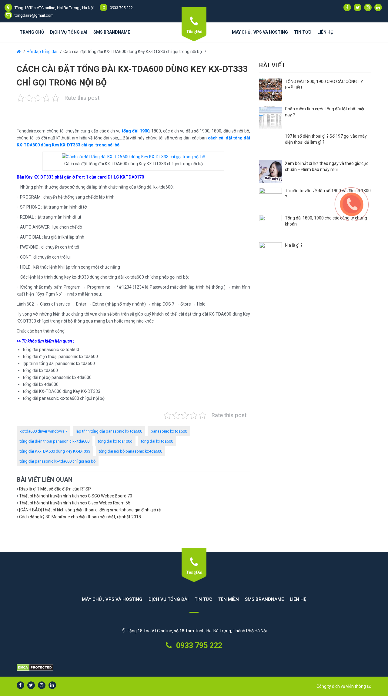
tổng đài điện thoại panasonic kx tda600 (54, 441)
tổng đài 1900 (135, 131)
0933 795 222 (198, 645)
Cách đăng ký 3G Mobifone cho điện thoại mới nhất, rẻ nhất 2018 (80, 516)
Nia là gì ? (294, 245)
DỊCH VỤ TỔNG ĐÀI (68, 32)
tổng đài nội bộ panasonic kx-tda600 (130, 451)
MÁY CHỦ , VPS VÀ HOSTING (260, 32)
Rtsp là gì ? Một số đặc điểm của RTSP (55, 489)
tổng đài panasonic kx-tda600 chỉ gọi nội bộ (57, 461)
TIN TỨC (203, 599)
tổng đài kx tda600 (157, 441)
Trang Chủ (32, 32)
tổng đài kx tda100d (115, 441)
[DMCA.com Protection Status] (194, 668)
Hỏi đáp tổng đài (42, 51)
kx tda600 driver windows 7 (43, 431)
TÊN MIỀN (228, 599)
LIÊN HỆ (325, 32)
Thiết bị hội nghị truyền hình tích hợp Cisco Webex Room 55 (74, 502)
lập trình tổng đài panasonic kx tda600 (109, 431)
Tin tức (302, 32)
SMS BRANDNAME (111, 32)
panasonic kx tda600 (169, 431)
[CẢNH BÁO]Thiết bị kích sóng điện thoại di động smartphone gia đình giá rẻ (90, 509)
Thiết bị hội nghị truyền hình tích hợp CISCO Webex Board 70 (75, 496)
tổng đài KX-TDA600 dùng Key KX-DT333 (55, 451)
